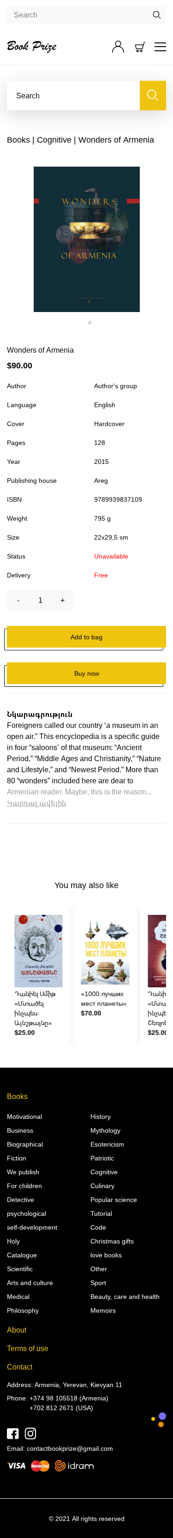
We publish (23, 1171)
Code (98, 1227)
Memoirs (103, 1310)
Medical (18, 1296)
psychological (26, 1213)
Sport (98, 1282)
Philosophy (23, 1310)
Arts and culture (30, 1282)
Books (18, 139)
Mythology (105, 1130)
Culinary (102, 1185)
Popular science (113, 1199)
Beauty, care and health (125, 1296)
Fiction (16, 1158)
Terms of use (27, 1348)
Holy (13, 1241)
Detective (20, 1199)
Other (98, 1268)
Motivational (24, 1116)
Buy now (86, 673)
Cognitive (54, 139)
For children (24, 1185)
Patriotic (102, 1158)
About (16, 1330)
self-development (32, 1227)
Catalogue (22, 1254)
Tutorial (101, 1213)
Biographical (25, 1144)
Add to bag (86, 636)
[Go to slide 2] (90, 322)
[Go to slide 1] (83, 322)
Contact (19, 1367)
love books (106, 1254)
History (100, 1116)
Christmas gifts (112, 1241)
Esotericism (107, 1144)
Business (20, 1130)
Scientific (20, 1268)
